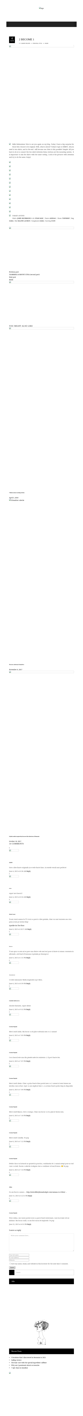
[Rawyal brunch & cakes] (10, 1373)
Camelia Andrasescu (14, 1000)
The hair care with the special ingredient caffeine (29, 1363)
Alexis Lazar (12, 914)
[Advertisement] (41, 1301)
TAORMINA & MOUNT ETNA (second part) (24, 274)
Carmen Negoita (25, 43)
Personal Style (37, 43)
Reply (29, 871)
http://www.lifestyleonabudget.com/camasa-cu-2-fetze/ (45, 1192)
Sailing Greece (16, 1360)
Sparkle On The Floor (16, 925)
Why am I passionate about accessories (25, 1365)
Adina (10, 1187)
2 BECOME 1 (26, 39)
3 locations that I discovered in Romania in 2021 (28, 1357)
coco (10, 888)
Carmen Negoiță (13, 1026)
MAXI (11, 280)
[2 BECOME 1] (41, 92)
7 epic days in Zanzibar (19, 1368)
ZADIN (10, 862)
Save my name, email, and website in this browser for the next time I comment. (39, 1264)
